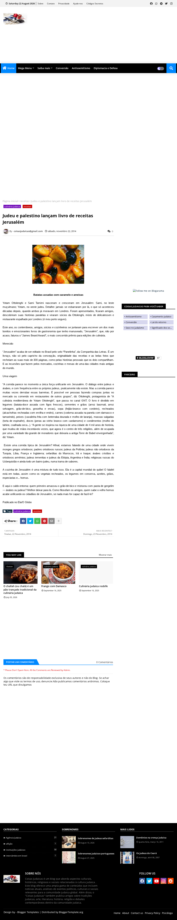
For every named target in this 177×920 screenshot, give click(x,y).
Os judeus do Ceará (146, 853)
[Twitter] (30, 521)
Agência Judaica (31, 837)
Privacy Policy (152, 913)
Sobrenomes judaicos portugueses (96, 853)
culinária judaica (12, 206)
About (125, 913)
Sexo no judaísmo (135, 327)
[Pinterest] (44, 521)
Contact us (137, 913)
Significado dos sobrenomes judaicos (163, 327)
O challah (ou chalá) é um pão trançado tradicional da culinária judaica (19, 589)
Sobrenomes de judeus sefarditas (95, 838)
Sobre (41, 3)
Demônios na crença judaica (151, 837)
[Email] (51, 521)
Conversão (62, 68)
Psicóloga (167, 913)
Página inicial (10, 201)
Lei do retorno (159, 322)
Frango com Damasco (54, 586)
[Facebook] (23, 521)
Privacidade (64, 3)
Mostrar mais (105, 554)
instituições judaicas (31, 849)
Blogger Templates (28, 912)
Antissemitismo (81, 68)
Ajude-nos (78, 3)
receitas (24, 201)
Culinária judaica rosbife (93, 586)
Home (11, 68)
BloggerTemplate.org (71, 912)
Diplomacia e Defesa (106, 68)
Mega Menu (25, 68)
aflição (31, 843)
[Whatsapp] (37, 521)
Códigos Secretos (94, 3)
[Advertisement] (115, 35)
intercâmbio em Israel (31, 855)
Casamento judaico (161, 316)
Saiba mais (44, 68)
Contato (51, 3)
